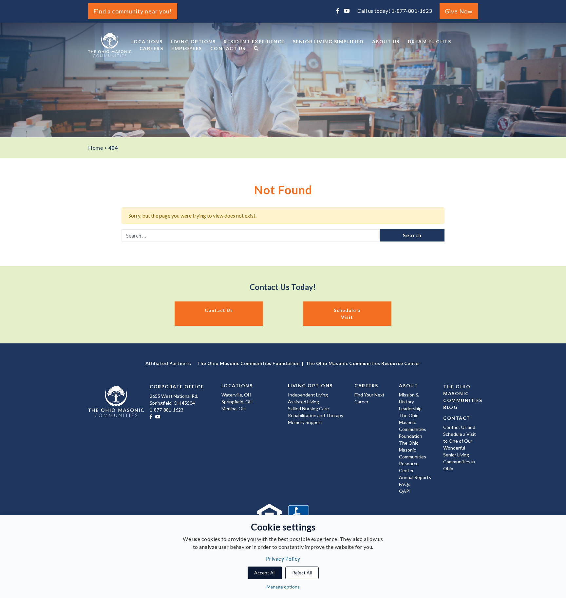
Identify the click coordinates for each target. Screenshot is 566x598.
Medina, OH (233, 408)
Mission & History (409, 398)
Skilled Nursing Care (308, 408)
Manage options (283, 586)
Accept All (264, 572)
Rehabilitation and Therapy (315, 415)
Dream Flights (429, 41)
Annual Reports (415, 477)
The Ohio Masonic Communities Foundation (248, 363)
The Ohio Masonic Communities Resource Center (363, 363)
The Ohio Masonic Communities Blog (460, 397)
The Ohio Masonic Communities (109, 45)
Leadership (410, 408)
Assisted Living (303, 401)
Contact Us (228, 48)
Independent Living (308, 394)
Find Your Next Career (369, 398)
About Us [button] (386, 41)
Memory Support (305, 422)
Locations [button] (147, 41)
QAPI (405, 491)
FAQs (404, 484)
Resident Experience (254, 41)
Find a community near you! (132, 11)
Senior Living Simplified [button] (328, 41)
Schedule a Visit (347, 313)
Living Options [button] (193, 41)
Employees (186, 48)
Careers (151, 48)
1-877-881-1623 (411, 11)
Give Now (459, 11)
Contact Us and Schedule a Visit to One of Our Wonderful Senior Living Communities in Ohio (459, 447)
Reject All (302, 572)
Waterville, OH (236, 394)
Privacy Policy (283, 558)
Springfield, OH (237, 401)
